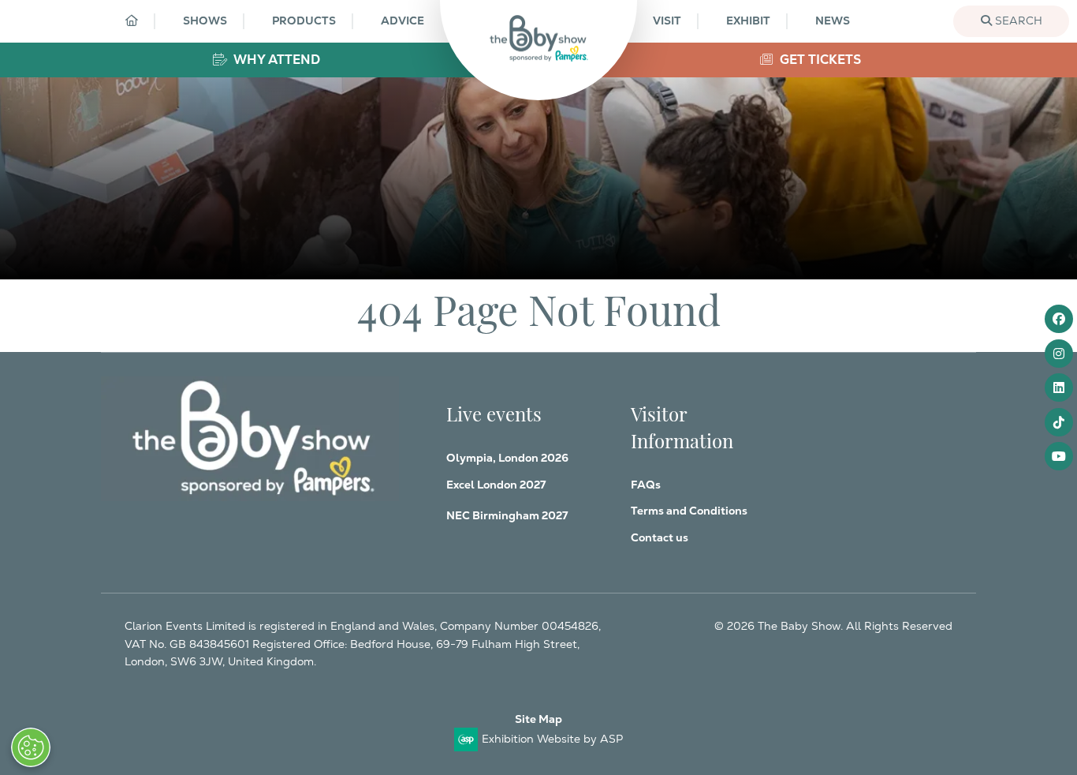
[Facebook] (1059, 319)
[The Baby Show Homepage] (538, 38)
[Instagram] (1059, 353)
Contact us (659, 537)
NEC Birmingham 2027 (507, 515)
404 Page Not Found (539, 307)
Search (1017, 20)
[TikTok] (1059, 422)
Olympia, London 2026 (507, 458)
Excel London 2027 (496, 484)
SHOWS (205, 20)
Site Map (538, 719)
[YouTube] (1059, 456)
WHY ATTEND (275, 59)
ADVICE (402, 20)
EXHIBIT (748, 20)
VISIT (667, 20)
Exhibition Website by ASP (552, 739)
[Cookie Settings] (30, 747)
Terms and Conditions (689, 511)
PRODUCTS (304, 20)
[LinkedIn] (1059, 387)
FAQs (646, 484)
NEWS (832, 20)
